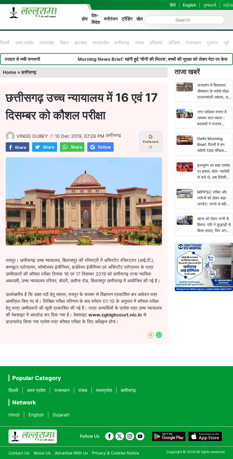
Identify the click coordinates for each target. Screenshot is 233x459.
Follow (104, 147)
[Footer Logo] (33, 436)
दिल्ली (5, 42)
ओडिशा (174, 42)
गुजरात (212, 42)
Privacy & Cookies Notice (115, 452)
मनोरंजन (111, 19)
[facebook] (109, 436)
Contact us (19, 452)
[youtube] (140, 436)
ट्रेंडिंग (127, 19)
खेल (139, 19)
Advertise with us (71, 452)
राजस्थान (193, 42)
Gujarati (61, 415)
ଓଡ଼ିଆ (228, 5)
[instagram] (130, 436)
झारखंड (80, 42)
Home (9, 72)
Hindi (14, 415)
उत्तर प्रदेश (24, 42)
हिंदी (173, 5)
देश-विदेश (95, 18)
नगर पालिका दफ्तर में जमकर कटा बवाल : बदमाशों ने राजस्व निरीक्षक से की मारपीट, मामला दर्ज (213, 123)
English (189, 5)
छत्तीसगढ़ (121, 42)
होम (85, 19)
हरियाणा (156, 42)
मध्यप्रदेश (101, 42)
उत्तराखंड (46, 42)
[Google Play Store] (169, 436)
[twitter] (119, 436)
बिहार (64, 42)
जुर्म (226, 42)
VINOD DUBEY (32, 136)
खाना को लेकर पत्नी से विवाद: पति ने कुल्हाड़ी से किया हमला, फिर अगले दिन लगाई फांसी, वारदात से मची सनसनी (214, 230)
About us (42, 452)
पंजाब (139, 42)
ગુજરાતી (209, 5)
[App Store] (205, 436)
